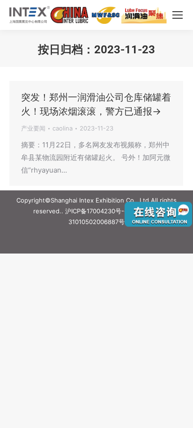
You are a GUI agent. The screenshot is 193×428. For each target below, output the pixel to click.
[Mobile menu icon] (177, 15)
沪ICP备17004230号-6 (96, 211)
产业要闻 (33, 128)
